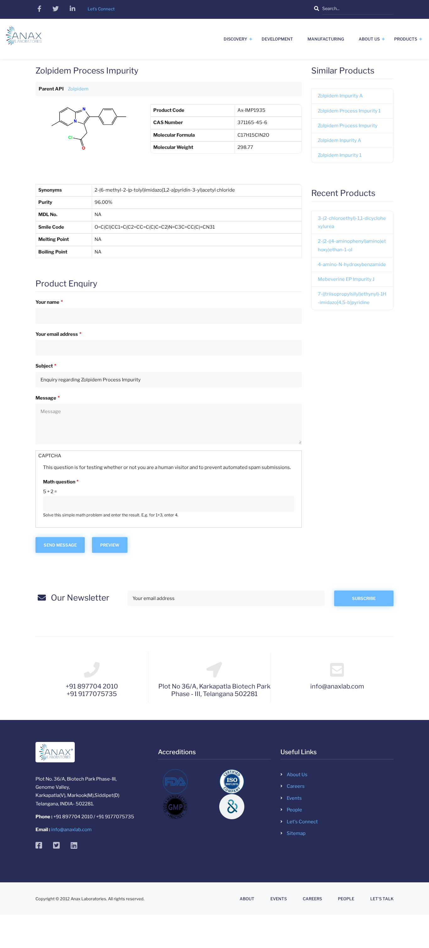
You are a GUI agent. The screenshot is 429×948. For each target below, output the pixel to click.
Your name (47, 302)
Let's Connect (302, 822)
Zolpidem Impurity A (340, 96)
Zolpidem (78, 89)
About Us (369, 38)
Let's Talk (382, 899)
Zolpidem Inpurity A (339, 140)
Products (405, 38)
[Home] (24, 38)
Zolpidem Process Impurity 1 (349, 111)
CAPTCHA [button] (49, 456)
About (247, 899)
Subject (44, 366)
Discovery (235, 38)
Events (294, 798)
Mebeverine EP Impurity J (346, 279)
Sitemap (296, 833)
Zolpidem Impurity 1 (339, 155)
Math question (59, 482)
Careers (296, 786)
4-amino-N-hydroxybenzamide (352, 264)
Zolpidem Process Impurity (347, 125)
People (294, 810)
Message (45, 398)
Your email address (56, 334)
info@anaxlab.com (71, 829)
